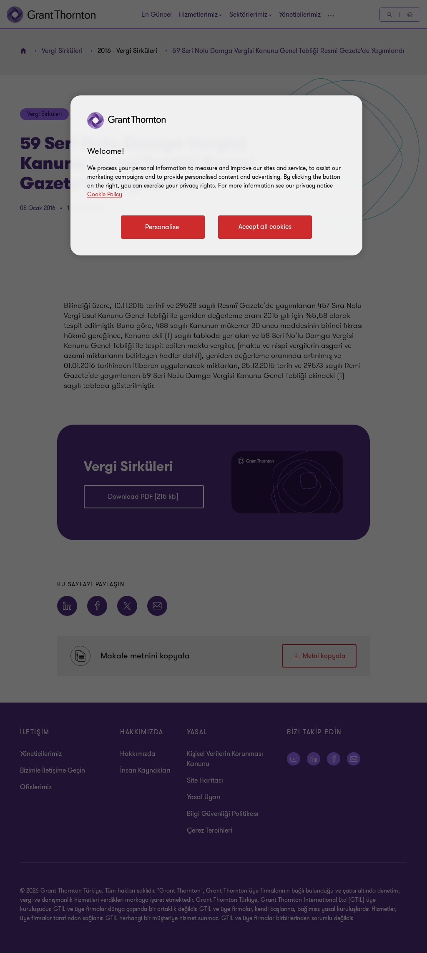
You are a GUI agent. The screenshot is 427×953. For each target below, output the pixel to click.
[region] (216, 175)
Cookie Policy (104, 194)
